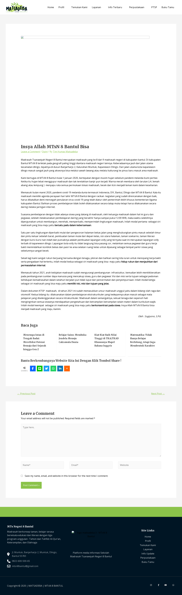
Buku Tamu (168, 7)
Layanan (96, 7)
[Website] (139, 465)
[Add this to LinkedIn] (60, 368)
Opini (45, 151)
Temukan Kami (79, 7)
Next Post (158, 393)
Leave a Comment (30, 151)
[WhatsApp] (53, 368)
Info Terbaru (115, 7)
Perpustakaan (136, 7)
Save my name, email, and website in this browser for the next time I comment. (66, 475)
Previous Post (26, 393)
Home (50, 7)
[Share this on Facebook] (33, 368)
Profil (61, 7)
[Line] (40, 368)
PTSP (154, 7)
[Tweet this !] (46, 368)
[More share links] (67, 368)
